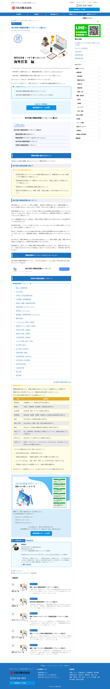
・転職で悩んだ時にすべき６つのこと (48, 677)
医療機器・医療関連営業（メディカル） (28, 314)
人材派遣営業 (20, 368)
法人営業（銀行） (21, 345)
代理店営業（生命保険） (23, 360)
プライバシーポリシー (81, 2)
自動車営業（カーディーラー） (25, 307)
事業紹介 (37, 14)
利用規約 (72, 2)
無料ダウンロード (91, 14)
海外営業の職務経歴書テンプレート (26, 141)
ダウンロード (64, 269)
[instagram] (26, 564)
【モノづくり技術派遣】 (81, 48)
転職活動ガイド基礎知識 (85, 672)
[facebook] (24, 564)
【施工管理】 (78, 51)
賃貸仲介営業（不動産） (23, 333)
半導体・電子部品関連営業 (24, 295)
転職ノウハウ (73, 672)
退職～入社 (94, 675)
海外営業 (18, 375)
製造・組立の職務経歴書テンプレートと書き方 (44, 587)
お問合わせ (95, 2)
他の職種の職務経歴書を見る (62, 382)
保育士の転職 (80, 679)
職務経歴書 (33, 573)
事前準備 (96, 672)
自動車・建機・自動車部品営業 (25, 303)
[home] (30, 564)
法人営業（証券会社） (23, 349)
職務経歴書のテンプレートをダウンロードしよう (30, 138)
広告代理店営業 (21, 364)
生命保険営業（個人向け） (24, 356)
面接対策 (87, 675)
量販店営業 (19, 318)
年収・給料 (81, 677)
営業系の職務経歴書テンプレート (25, 145)
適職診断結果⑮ (79, 58)
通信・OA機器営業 (21, 288)
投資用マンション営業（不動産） (26, 326)
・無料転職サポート (42, 672)
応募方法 (81, 675)
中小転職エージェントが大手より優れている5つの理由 (87, 44)
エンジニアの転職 (91, 677)
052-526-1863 (85, 5)
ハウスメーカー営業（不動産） (25, 322)
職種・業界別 (73, 677)
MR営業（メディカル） (23, 311)
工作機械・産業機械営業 (23, 299)
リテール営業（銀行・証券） (25, 341)
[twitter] (22, 564)
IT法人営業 (19, 292)
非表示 (22, 125)
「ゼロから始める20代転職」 (52, 554)
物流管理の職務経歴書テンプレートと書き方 (43, 602)
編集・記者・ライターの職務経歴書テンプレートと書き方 (47, 648)
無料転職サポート (55, 14)
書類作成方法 (73, 675)
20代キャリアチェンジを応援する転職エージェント (21, 669)
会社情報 (18, 14)
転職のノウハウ (73, 14)
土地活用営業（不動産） (23, 337)
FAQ (90, 2)
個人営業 (18, 371)
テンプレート (19, 573)
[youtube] (28, 564)
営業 (14, 573)
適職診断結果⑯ (79, 55)
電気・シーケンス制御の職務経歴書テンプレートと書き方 (47, 633)
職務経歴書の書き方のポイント (25, 134)
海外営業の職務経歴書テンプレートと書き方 (27, 130)
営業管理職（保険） (22, 352)
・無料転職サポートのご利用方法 (46, 675)
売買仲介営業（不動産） (23, 330)
